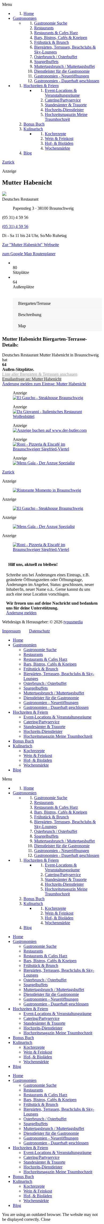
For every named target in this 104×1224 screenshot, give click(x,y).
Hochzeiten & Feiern (30, 712)
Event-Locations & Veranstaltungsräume (57, 717)
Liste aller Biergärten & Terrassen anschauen (39, 374)
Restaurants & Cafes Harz (45, 659)
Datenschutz (39, 631)
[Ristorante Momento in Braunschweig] (47, 490)
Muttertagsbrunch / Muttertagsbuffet (53, 693)
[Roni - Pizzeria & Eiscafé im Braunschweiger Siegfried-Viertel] (52, 449)
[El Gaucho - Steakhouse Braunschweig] (48, 397)
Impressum (11, 631)
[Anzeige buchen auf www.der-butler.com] (50, 430)
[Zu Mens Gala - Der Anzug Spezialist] (44, 463)
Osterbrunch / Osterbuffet (44, 683)
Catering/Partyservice (41, 722)
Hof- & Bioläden (37, 760)
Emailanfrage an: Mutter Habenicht (31, 379)
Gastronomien (25, 645)
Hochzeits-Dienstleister (42, 731)
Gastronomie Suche (40, 649)
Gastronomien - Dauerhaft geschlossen (56, 707)
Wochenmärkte (36, 765)
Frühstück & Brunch (40, 669)
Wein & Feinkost (37, 755)
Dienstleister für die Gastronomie (51, 697)
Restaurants (33, 654)
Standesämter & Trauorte (44, 726)
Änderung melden (21, 613)
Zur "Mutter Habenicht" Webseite (30, 244)
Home (18, 640)
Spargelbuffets (35, 688)
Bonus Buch (23, 741)
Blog (17, 770)
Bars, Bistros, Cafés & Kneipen (50, 664)
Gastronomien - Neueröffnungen (50, 702)
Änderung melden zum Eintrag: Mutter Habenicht (44, 384)
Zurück (8, 162)
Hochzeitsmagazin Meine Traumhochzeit (57, 736)
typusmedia (73, 622)
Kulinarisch (22, 746)
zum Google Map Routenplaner (28, 253)
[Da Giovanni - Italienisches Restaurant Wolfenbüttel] (52, 416)
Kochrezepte (34, 750)
